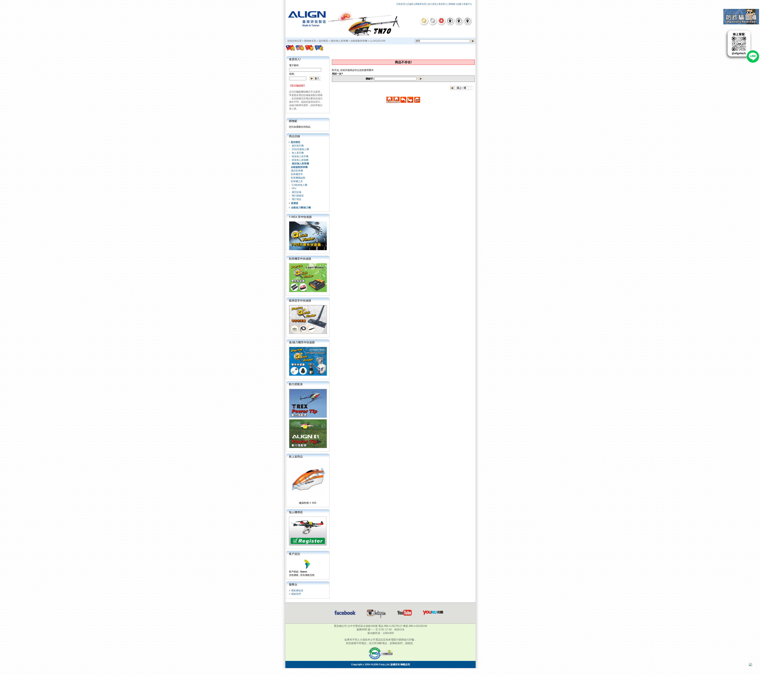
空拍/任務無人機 (300, 149)
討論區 (410, 4)
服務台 (293, 584)
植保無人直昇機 (300, 156)
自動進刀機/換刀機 (301, 207)
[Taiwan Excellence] (441, 21)
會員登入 (442, 4)
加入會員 (432, 4)
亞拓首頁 (400, 4)
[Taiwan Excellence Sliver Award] (433, 21)
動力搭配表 (296, 384)
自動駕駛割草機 (359, 40)
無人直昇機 (298, 152)
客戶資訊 (294, 553)
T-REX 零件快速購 (300, 216)
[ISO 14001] (459, 21)
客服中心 (467, 4)
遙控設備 (296, 192)
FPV (294, 188)
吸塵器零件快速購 (300, 300)
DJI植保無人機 (299, 185)
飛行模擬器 (298, 195)
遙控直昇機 (298, 145)
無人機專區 (296, 512)
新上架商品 (296, 456)
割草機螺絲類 (298, 177)
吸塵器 (294, 203)
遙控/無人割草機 (339, 40)
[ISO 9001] (450, 21)
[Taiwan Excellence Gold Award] (424, 21)
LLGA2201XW (377, 40)
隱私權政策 (297, 590)
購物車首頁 (420, 4)
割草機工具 (297, 181)
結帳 (459, 4)
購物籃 (452, 4)
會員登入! (295, 59)
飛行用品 (296, 199)
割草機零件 (297, 174)
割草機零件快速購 (300, 258)
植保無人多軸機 (300, 160)
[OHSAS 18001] (467, 21)
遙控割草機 (297, 170)
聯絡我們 (296, 594)
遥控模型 (323, 40)
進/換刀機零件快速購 (302, 342)
